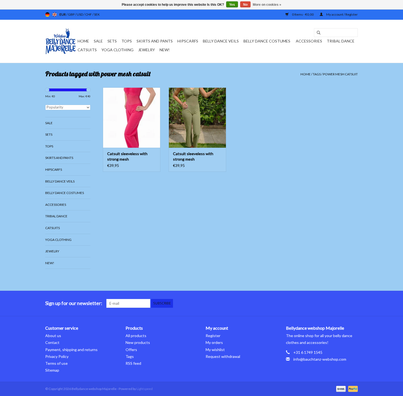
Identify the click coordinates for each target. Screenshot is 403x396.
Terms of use (56, 363)
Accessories (309, 41)
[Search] (316, 33)
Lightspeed (145, 389)
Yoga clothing (117, 49)
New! (165, 49)
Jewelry (146, 49)
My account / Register (342, 14)
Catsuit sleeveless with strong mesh (127, 156)
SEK (97, 14)
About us (53, 335)
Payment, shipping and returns (71, 349)
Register (213, 335)
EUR (62, 14)
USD (80, 14)
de (47, 14)
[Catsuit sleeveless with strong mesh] (131, 117)
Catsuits (87, 49)
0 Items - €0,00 (302, 14)
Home (83, 41)
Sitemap (52, 370)
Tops (126, 41)
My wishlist (215, 349)
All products (136, 335)
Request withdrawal (223, 356)
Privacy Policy (57, 356)
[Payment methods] (340, 388)
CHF (88, 14)
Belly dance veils (221, 41)
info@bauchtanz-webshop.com (319, 359)
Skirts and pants (155, 41)
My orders (214, 342)
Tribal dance (340, 41)
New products (138, 342)
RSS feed (133, 363)
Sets (112, 41)
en (54, 14)
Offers (131, 349)
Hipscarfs (187, 41)
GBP (71, 14)
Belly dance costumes (267, 41)
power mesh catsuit (340, 74)
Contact (52, 342)
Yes (232, 5)
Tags (317, 74)
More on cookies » (267, 5)
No (245, 5)
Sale (98, 41)
